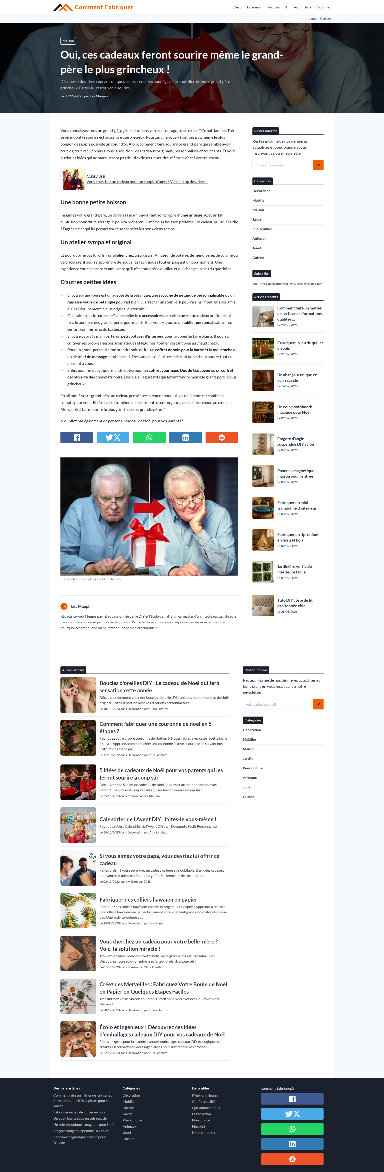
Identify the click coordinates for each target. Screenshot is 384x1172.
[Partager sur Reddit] (222, 437)
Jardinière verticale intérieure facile (294, 569)
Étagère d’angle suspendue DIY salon (295, 441)
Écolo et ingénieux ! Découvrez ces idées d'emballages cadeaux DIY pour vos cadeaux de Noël (163, 1031)
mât (319, 284)
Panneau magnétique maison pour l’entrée (295, 473)
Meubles (273, 7)
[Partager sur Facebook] (76, 437)
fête (292, 284)
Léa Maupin (99, 96)
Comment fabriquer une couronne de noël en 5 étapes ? (156, 727)
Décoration (261, 191)
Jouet (313, 18)
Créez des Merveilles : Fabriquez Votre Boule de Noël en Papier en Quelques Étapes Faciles (163, 988)
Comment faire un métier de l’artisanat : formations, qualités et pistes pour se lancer (83, 1100)
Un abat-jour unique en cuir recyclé (297, 377)
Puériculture (262, 229)
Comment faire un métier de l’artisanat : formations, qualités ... (300, 313)
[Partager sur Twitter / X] (113, 437)
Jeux (307, 7)
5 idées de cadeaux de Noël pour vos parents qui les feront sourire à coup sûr (161, 774)
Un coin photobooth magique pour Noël (294, 409)
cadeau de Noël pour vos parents (153, 421)
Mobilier (259, 200)
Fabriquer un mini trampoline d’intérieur (296, 505)
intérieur (282, 284)
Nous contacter (204, 1132)
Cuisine (325, 18)
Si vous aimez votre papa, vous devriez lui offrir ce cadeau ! (159, 859)
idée (307, 284)
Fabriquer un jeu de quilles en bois (300, 345)
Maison (68, 41)
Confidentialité (203, 1101)
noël (255, 284)
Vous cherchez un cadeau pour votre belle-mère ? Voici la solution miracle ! (159, 945)
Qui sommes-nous (206, 1107)
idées (263, 284)
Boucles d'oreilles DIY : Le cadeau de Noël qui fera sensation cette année (159, 686)
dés (313, 284)
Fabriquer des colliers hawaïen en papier (148, 899)
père (118, 130)
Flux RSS (198, 1126)
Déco (238, 7)
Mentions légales (205, 1095)
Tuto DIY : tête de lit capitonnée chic (295, 603)
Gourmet (324, 7)
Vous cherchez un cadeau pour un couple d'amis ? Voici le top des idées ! (147, 181)
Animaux (292, 7)
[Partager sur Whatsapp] (149, 437)
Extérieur (254, 7)
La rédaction (201, 1114)
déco (271, 284)
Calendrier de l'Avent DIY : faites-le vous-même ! (158, 819)
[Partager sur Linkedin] (185, 437)
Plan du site (201, 1120)
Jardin (257, 219)
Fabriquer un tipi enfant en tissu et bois (298, 537)
